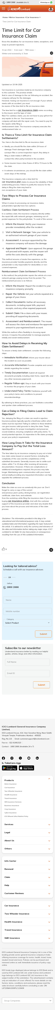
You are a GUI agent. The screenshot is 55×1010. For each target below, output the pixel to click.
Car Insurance (32, 17)
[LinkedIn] (37, 758)
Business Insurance (11, 805)
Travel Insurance (10, 798)
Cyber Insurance (10, 813)
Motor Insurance (17, 17)
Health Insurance (10, 795)
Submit (43, 634)
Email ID (11, 673)
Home (5, 17)
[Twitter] (20, 758)
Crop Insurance (10, 809)
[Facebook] (3, 758)
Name (8, 600)
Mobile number (13, 611)
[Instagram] (11, 758)
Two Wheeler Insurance (13, 791)
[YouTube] (28, 758)
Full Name (11, 662)
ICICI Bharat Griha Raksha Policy (16, 816)
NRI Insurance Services (12, 802)
